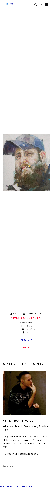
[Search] (35, 4)
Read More (8, 466)
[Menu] (46, 4)
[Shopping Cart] (41, 4)
